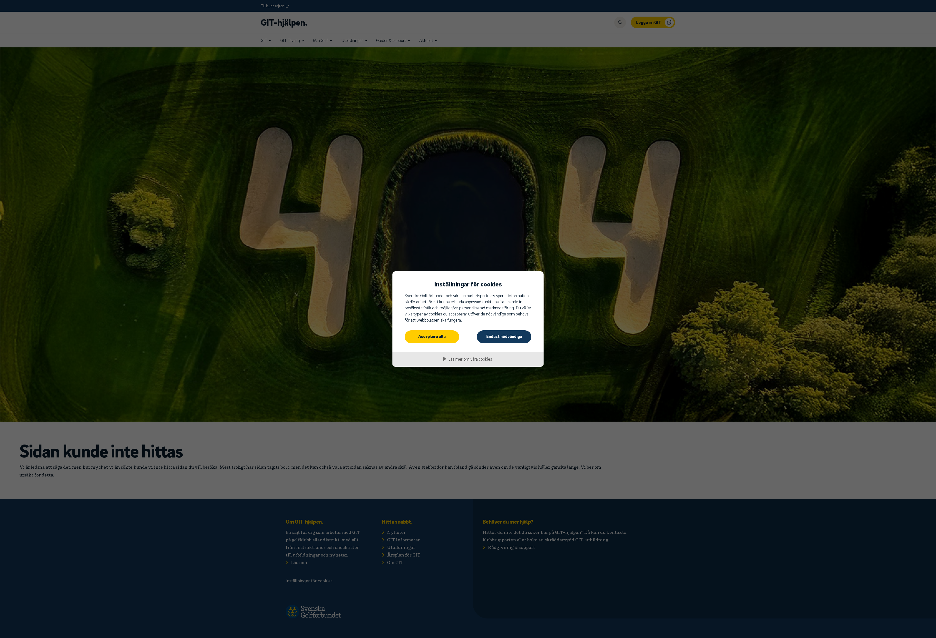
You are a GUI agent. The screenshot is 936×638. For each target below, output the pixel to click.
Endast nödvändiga (504, 336)
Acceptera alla (432, 336)
